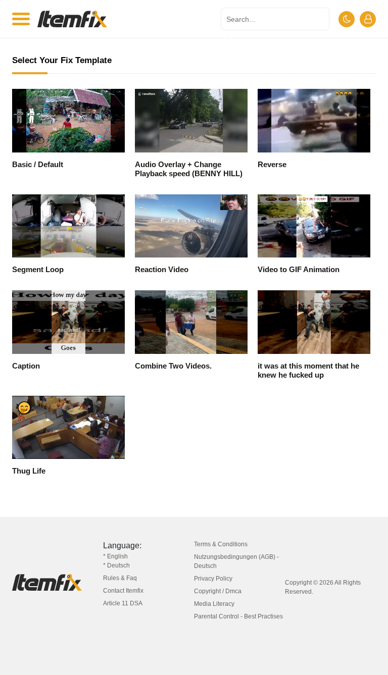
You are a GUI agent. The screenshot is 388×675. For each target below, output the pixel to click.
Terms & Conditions (221, 544)
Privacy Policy (213, 578)
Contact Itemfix (123, 590)
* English (115, 556)
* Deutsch (116, 565)
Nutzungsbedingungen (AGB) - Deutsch (236, 561)
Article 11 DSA (122, 603)
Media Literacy (214, 603)
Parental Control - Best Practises (238, 616)
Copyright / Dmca (217, 591)
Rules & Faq (120, 578)
